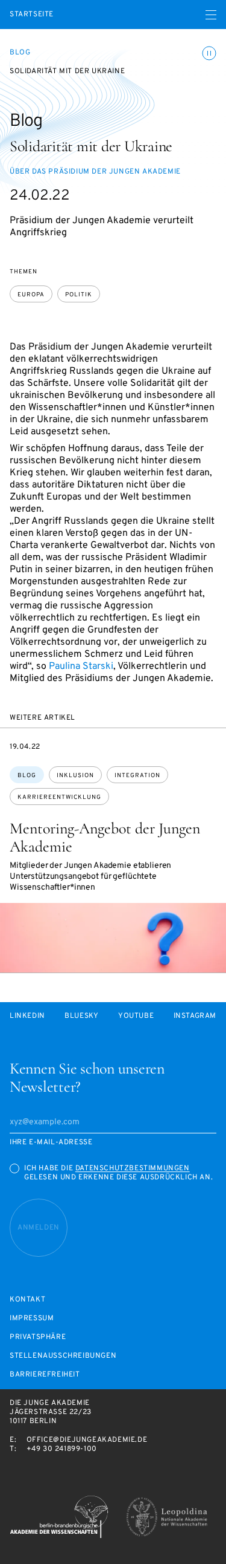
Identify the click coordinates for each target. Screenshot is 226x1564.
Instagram (195, 1016)
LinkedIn (27, 1016)
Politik (78, 295)
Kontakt (27, 1300)
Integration (137, 776)
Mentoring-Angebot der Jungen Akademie (105, 837)
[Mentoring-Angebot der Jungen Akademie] (113, 938)
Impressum (32, 1318)
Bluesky (81, 1016)
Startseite (32, 14)
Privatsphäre (38, 1337)
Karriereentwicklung (59, 797)
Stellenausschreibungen (63, 1356)
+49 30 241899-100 (62, 1449)
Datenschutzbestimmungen (132, 1168)
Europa (31, 295)
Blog (20, 52)
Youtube (136, 1016)
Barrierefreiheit (45, 1375)
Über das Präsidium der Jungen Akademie (95, 172)
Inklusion (75, 776)
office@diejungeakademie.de (87, 1440)
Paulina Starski (81, 666)
